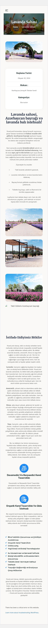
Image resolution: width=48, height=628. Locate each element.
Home (15, 27)
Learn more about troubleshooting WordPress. (22, 613)
